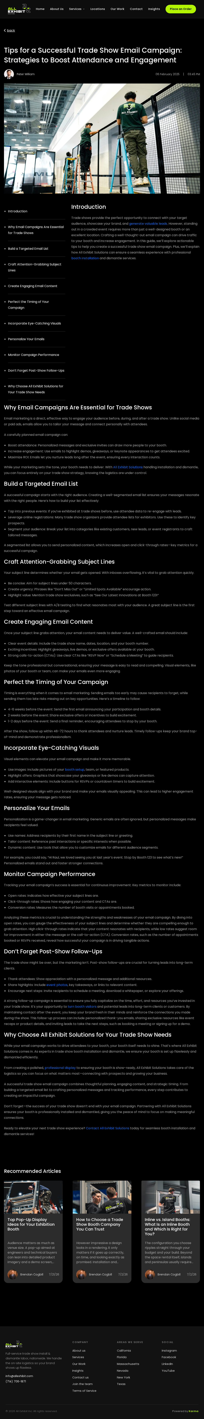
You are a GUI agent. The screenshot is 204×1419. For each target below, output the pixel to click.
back (11, 30)
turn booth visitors (82, 1006)
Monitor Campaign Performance (33, 355)
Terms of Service (84, 1391)
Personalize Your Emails (26, 339)
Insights (154, 9)
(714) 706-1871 (16, 1381)
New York (123, 1377)
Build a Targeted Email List (28, 248)
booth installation (85, 258)
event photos (57, 985)
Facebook (169, 1357)
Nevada (122, 1371)
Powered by (185, 1411)
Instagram (169, 1351)
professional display (60, 1067)
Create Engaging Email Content (32, 286)
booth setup (74, 769)
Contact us (80, 1377)
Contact (136, 9)
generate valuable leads (148, 223)
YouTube (168, 1371)
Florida (122, 1357)
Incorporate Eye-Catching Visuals (34, 323)
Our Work (117, 9)
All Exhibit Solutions (128, 467)
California (124, 1351)
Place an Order (181, 9)
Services (75, 9)
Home (40, 9)
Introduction (17, 211)
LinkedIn (167, 1364)
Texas (121, 1384)
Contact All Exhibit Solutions (107, 1128)
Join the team (82, 1384)
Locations (97, 9)
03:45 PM (194, 74)
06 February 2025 (167, 74)
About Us (57, 9)
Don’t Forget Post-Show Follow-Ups (36, 370)
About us (78, 1351)
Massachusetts (128, 1364)
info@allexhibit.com (19, 1376)
